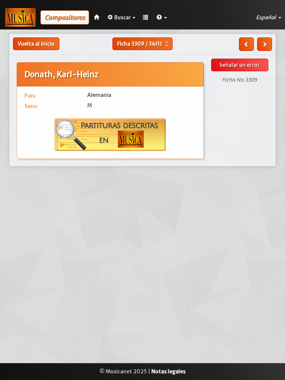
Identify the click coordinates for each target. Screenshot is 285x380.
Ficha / (143, 43)
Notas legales (168, 371)
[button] (162, 17)
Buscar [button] (122, 17)
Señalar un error (239, 65)
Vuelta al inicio (36, 43)
